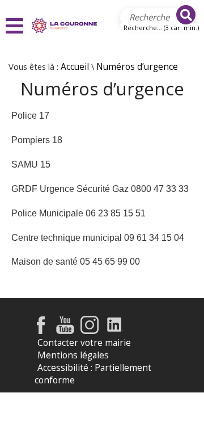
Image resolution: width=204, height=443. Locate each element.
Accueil (75, 67)
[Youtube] (65, 330)
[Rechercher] (186, 14)
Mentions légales (73, 355)
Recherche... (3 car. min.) (161, 27)
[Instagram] (89, 330)
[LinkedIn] (115, 330)
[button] (16, 26)
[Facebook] (41, 330)
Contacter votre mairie (84, 343)
